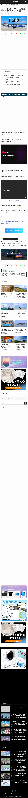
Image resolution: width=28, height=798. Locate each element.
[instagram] (12, 791)
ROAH (18, 243)
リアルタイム (4, 245)
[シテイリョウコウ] (14, 2)
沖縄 (17, 239)
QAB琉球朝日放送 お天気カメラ (14, 165)
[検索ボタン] (26, 2)
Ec (14, 793)
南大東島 (4, 243)
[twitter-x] (10, 791)
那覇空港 (9, 243)
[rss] (16, 791)
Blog (12, 793)
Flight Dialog (7, 793)
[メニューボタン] (2, 2)
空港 (11, 241)
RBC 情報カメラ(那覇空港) (14, 200)
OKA (14, 243)
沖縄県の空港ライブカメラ (8, 239)
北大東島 (16, 241)
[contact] (17, 791)
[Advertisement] (14, 51)
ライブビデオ (6, 241)
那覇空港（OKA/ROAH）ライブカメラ (13, 76)
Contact (17, 793)
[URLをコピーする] (25, 34)
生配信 (18, 245)
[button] (3, 34)
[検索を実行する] (25, 403)
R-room (21, 793)
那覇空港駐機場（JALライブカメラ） (14, 84)
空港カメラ (23, 245)
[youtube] (14, 791)
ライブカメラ (12, 245)
